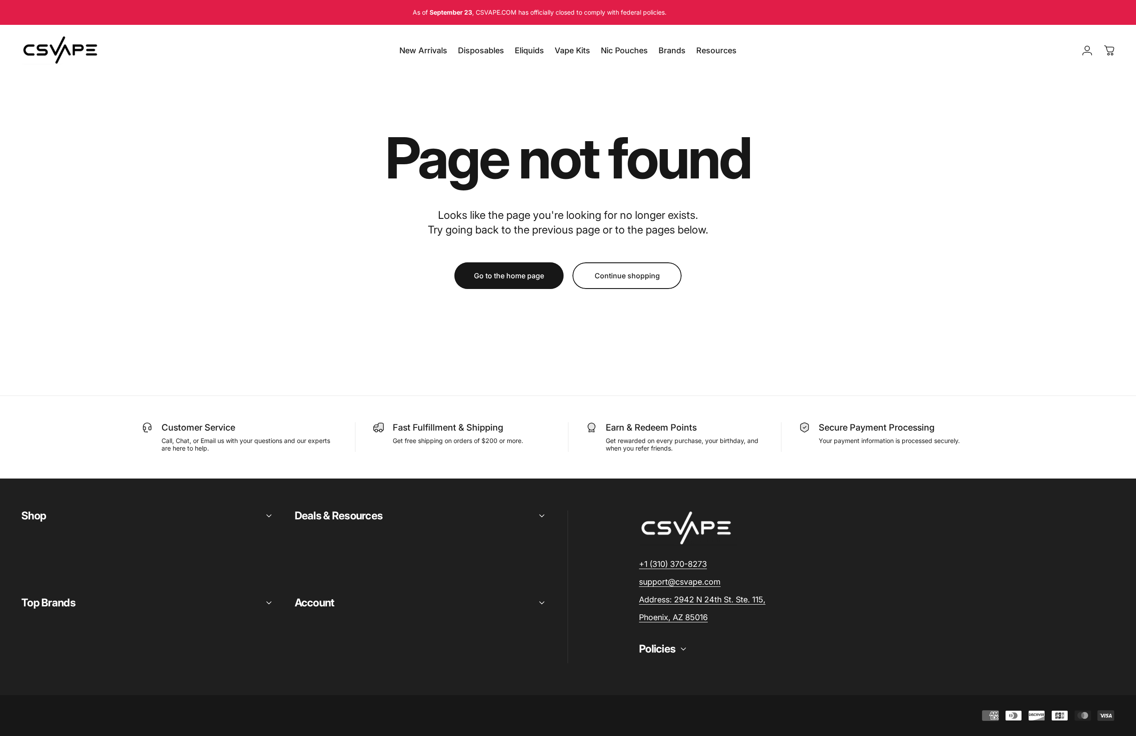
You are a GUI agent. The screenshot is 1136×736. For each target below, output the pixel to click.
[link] (702, 600)
